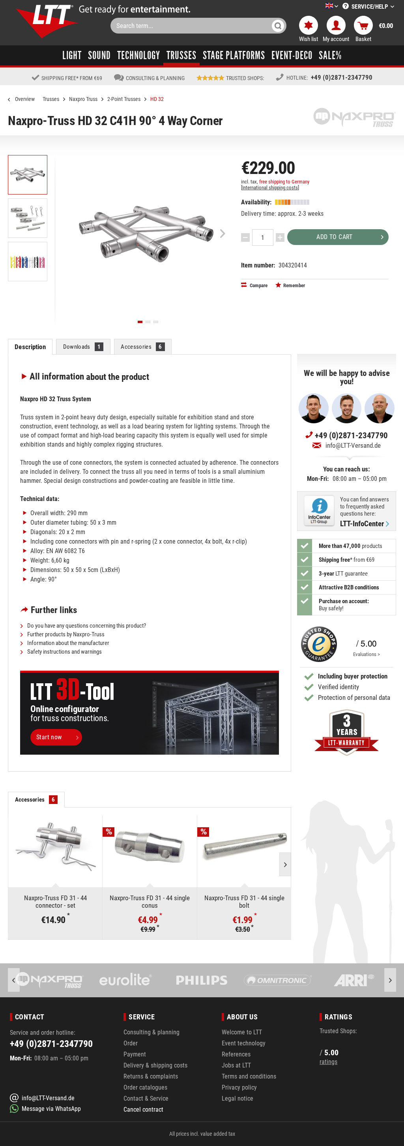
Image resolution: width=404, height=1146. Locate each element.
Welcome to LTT (242, 1032)
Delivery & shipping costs (155, 1065)
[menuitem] (320, 6)
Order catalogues (145, 1087)
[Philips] (126, 980)
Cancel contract (143, 1109)
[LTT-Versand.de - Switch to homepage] (47, 21)
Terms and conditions (249, 1076)
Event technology (244, 1043)
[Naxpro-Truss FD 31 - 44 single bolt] (244, 847)
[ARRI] (279, 980)
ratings (328, 1062)
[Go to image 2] (148, 322)
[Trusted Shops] (317, 644)
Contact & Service (145, 1098)
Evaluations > (366, 654)
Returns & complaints (150, 1076)
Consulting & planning (151, 1032)
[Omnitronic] (202, 980)
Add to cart (334, 237)
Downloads (82, 346)
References (236, 1054)
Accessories (141, 346)
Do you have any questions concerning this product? (86, 625)
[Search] (277, 26)
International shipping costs (270, 188)
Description (30, 347)
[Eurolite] (51, 980)
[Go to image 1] (140, 322)
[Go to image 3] (155, 322)
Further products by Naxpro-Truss (65, 634)
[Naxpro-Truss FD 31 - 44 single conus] (150, 847)
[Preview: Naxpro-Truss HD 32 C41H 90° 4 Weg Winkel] (27, 174)
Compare (258, 285)
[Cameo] (355, 980)
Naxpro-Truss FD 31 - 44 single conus (150, 901)
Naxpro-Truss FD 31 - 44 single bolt (244, 901)
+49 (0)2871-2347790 (341, 77)
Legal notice (237, 1098)
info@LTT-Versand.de (353, 445)
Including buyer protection (352, 676)
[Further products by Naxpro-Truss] (354, 117)
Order (130, 1043)
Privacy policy (239, 1087)
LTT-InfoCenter (362, 523)
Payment (134, 1054)
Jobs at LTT (236, 1065)
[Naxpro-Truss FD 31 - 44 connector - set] (55, 847)
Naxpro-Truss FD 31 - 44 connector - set (55, 901)
